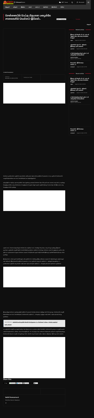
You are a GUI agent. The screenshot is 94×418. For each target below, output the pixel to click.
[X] (47, 77)
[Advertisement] (34, 93)
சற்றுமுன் (89, 24)
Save (58, 77)
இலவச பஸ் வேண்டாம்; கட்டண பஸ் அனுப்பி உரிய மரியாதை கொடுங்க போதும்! (79, 36)
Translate (78, 19)
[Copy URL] (60, 77)
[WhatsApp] (50, 77)
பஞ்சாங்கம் (72, 48)
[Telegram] (53, 77)
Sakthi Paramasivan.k (8, 72)
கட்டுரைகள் (72, 66)
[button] (72, 2)
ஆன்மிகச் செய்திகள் (74, 57)
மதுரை (71, 40)
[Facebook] (43, 77)
